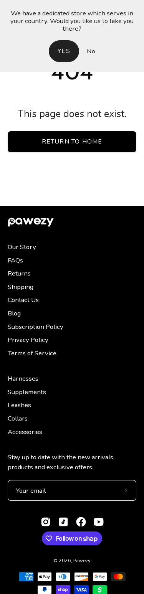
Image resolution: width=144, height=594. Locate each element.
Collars (18, 418)
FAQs (15, 260)
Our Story (22, 247)
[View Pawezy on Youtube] (98, 522)
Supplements (27, 392)
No (91, 51)
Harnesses (23, 378)
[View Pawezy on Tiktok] (63, 522)
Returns (19, 273)
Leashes (19, 405)
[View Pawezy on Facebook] (81, 522)
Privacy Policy (28, 339)
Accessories (25, 431)
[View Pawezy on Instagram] (45, 522)
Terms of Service (32, 353)
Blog (14, 313)
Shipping (20, 286)
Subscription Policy (35, 326)
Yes (64, 51)
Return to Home (72, 141)
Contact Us (23, 299)
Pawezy (81, 560)
